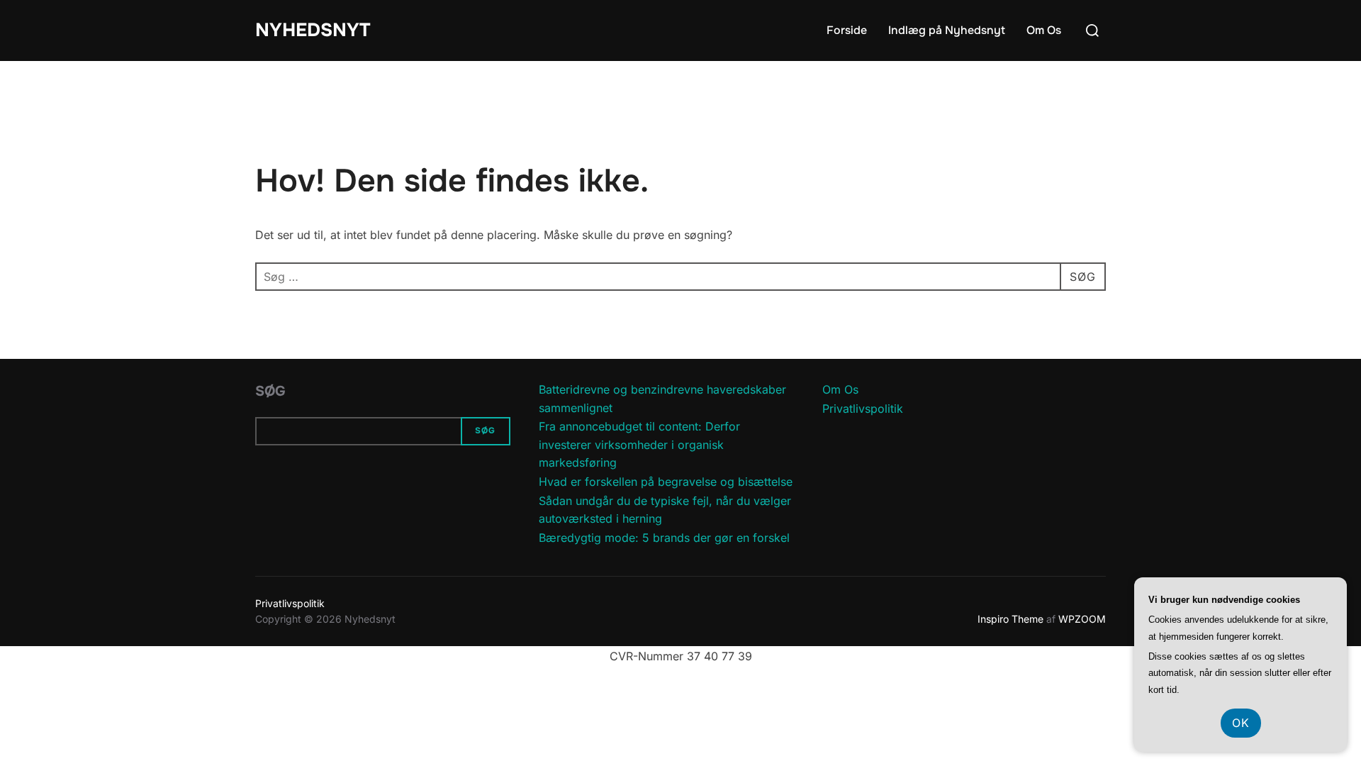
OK (1241, 723)
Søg (270, 391)
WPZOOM (1082, 619)
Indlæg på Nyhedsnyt (946, 30)
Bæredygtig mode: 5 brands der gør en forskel (664, 538)
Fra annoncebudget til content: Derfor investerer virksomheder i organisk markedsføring (639, 444)
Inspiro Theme (1010, 619)
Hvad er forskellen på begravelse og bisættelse (665, 481)
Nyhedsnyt (312, 30)
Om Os (1043, 30)
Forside (847, 30)
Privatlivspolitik (862, 408)
